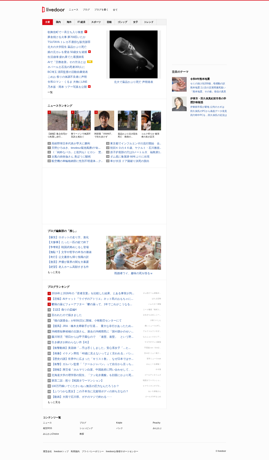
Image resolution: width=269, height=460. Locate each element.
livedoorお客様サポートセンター (122, 451)
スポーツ (96, 22)
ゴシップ (122, 22)
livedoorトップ (61, 451)
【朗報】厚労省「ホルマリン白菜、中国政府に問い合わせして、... (90, 369)
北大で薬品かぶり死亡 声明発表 (133, 81)
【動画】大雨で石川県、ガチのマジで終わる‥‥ (80, 396)
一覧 (50, 92)
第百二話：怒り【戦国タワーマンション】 (76, 380)
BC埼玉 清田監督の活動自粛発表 (68, 71)
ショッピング (86, 428)
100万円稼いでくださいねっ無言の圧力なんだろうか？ (83, 386)
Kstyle (119, 422)
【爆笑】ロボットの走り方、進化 (68, 237)
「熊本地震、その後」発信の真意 (208, 91)
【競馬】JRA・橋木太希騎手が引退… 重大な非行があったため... (90, 326)
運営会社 (47, 451)
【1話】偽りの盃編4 (62, 309)
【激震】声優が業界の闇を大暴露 (68, 261)
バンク (119, 428)
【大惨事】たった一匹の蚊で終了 (68, 242)
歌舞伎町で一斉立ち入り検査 (65, 32)
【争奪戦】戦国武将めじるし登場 (68, 247)
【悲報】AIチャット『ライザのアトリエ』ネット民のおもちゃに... (90, 298)
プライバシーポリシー (93, 451)
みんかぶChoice (51, 434)
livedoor (53, 9)
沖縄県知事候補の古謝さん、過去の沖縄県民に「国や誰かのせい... (90, 331)
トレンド (149, 22)
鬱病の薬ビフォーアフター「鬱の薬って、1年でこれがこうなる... (90, 304)
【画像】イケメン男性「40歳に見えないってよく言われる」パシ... (91, 353)
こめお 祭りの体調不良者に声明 (67, 76)
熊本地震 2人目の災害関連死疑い (208, 87)
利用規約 (75, 451)
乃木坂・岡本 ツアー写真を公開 (67, 86)
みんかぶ (157, 428)
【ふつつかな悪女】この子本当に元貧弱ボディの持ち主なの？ (88, 391)
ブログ (86, 9)
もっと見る (54, 272)
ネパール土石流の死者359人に (66, 66)
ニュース (73, 9)
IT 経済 (81, 22)
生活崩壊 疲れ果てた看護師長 (66, 56)
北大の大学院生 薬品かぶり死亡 (67, 46)
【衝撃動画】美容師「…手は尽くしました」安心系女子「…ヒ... (89, 347)
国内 (58, 22)
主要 (47, 22)
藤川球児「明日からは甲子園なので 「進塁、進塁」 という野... (90, 336)
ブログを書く (101, 9)
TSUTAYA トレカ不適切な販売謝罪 (69, 41)
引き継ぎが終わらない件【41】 (69, 342)
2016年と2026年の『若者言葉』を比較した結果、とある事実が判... (91, 293)
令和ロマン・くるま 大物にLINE (67, 81)
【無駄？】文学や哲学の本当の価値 (69, 252)
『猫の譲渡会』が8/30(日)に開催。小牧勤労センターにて (85, 320)
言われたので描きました (65, 315)
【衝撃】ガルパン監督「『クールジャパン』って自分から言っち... (90, 364)
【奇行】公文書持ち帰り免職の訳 (68, 256)
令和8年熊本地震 (200, 78)
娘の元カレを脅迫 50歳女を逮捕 (67, 51)
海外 (69, 22)
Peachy (156, 422)
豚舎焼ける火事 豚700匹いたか (67, 37)
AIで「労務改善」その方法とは (67, 62)
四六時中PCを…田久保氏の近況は (208, 115)
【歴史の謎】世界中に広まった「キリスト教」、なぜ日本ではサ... (90, 358)
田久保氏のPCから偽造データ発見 (208, 111)
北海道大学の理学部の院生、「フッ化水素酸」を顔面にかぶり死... (90, 375)
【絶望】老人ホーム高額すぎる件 (68, 266)
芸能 (109, 22)
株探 (82, 434)
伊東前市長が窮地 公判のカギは (207, 107)
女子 (135, 22)
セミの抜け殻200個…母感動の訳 (207, 83)
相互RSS (47, 428)
